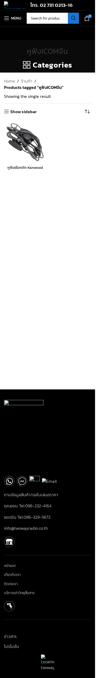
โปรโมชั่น (11, 646)
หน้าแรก (10, 566)
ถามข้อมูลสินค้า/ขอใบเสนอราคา (31, 494)
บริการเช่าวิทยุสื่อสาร (19, 593)
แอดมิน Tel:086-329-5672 (27, 517)
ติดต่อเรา (11, 584)
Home (9, 81)
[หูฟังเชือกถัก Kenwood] (25, 142)
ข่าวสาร (10, 636)
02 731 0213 (52, 5)
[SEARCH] (73, 18)
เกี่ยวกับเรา (12, 574)
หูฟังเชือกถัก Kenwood (25, 167)
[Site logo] (14, 4)
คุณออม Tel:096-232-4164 (27, 506)
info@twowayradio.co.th (26, 528)
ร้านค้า (26, 81)
